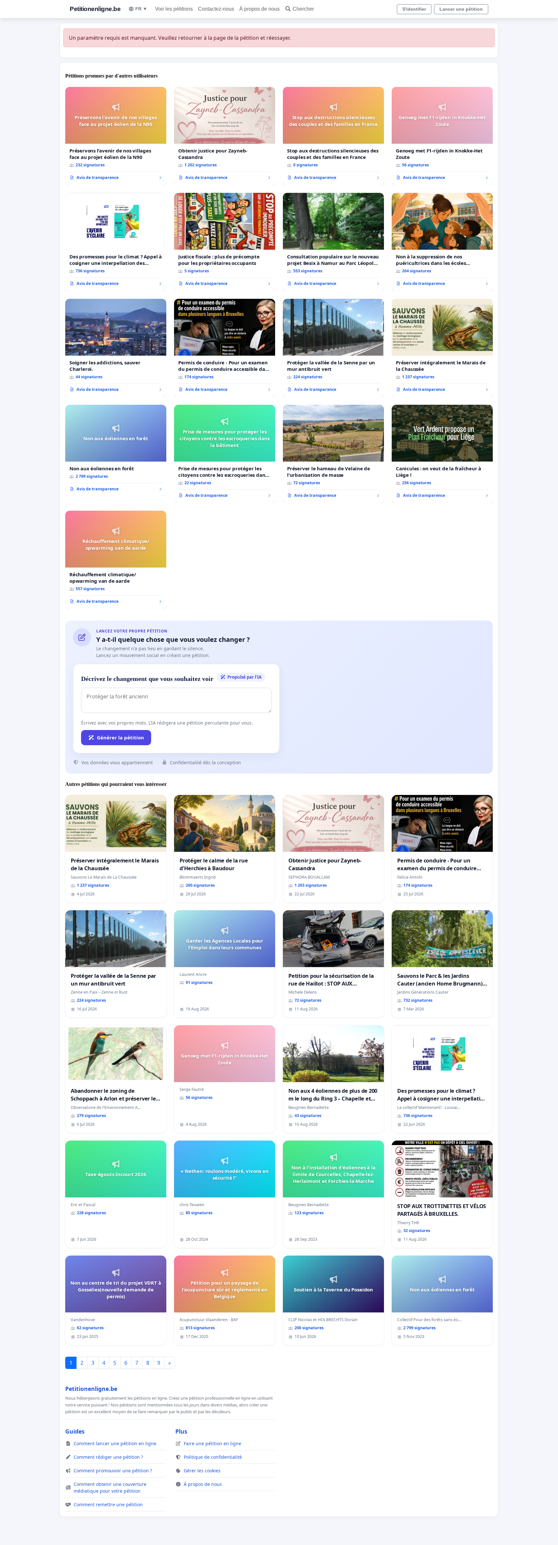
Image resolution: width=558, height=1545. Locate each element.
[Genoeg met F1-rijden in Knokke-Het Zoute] (442, 136)
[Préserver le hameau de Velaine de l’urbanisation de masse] (333, 454)
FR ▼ (141, 8)
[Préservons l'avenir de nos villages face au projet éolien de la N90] (115, 136)
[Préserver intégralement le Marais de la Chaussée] (442, 348)
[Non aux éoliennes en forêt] (115, 450)
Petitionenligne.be (95, 8)
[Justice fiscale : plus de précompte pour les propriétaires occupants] (224, 242)
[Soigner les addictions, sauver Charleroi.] (115, 348)
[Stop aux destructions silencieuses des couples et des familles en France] (333, 136)
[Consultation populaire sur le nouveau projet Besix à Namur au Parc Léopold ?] (333, 242)
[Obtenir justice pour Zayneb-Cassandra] (224, 136)
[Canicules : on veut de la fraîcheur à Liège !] (442, 454)
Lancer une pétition (461, 9)
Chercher (303, 9)
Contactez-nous (216, 9)
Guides (75, 1431)
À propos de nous (259, 9)
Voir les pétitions (174, 9)
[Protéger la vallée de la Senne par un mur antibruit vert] (333, 348)
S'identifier (414, 9)
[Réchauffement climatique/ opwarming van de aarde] (115, 560)
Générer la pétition (120, 737)
